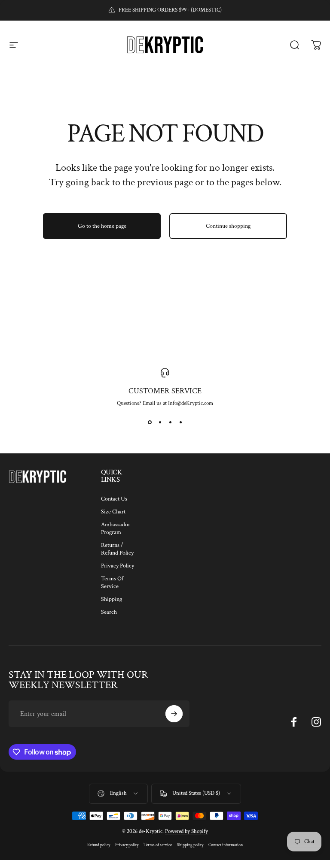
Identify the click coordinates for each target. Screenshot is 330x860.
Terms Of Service (112, 582)
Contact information (225, 845)
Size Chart (113, 512)
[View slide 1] (149, 422)
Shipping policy (190, 845)
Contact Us (114, 499)
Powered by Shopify (186, 831)
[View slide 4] (180, 422)
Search (109, 612)
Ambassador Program (115, 528)
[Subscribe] (174, 713)
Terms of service (158, 845)
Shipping (111, 599)
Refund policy (98, 845)
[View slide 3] (170, 422)
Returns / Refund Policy (117, 549)
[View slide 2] (160, 422)
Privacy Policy (117, 566)
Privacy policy (126, 845)
